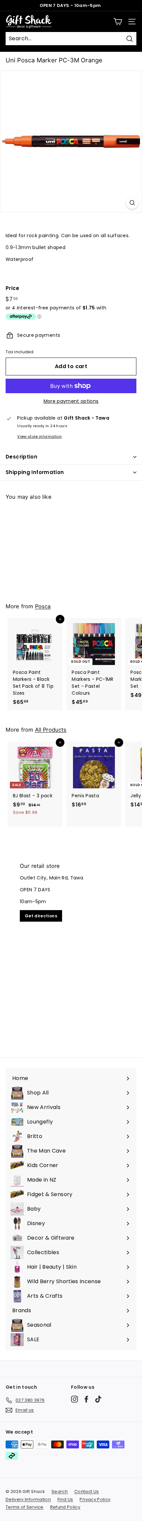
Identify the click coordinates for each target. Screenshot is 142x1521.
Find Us (65, 1499)
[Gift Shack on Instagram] (74, 1399)
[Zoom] (132, 203)
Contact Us (86, 1491)
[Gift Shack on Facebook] (86, 1399)
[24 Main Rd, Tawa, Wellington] (71, 950)
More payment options (71, 401)
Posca (43, 606)
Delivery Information (28, 1499)
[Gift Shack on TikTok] (98, 1399)
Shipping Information (35, 472)
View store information (39, 436)
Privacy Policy (95, 1499)
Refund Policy (65, 1507)
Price (12, 288)
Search (60, 1491)
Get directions (41, 916)
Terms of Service (25, 1507)
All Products (51, 729)
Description (21, 456)
